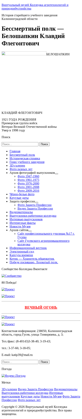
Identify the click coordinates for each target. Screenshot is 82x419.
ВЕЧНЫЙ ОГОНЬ (41, 307)
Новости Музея (51, 396)
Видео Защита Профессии (35, 389)
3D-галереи (9, 389)
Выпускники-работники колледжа (25, 393)
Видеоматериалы (65, 389)
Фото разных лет (29, 400)
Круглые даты (30, 396)
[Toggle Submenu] (56, 173)
